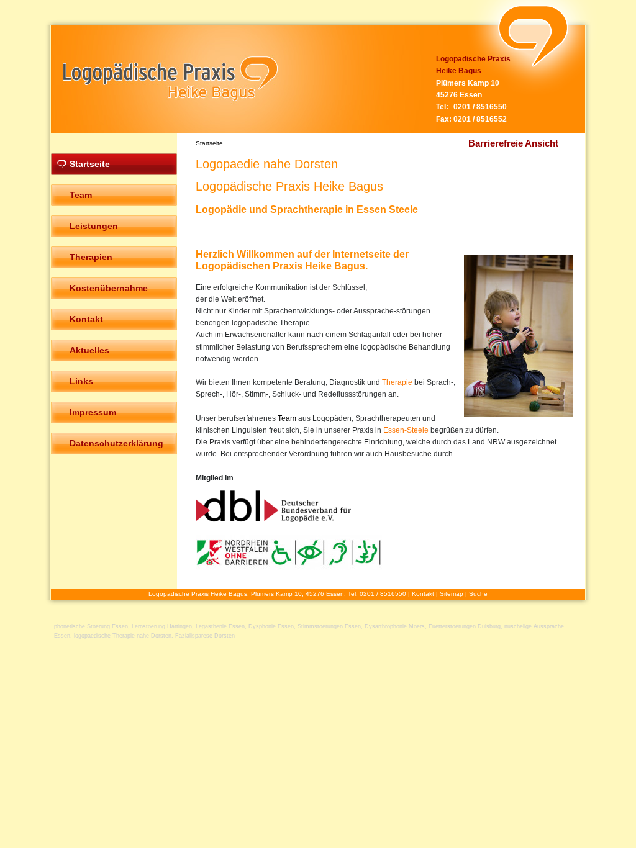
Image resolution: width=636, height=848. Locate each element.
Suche (478, 593)
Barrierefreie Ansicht (513, 143)
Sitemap (451, 593)
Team (287, 418)
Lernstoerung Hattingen (162, 626)
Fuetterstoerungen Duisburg (465, 626)
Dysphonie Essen (271, 626)
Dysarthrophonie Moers (395, 626)
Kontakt (423, 593)
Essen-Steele (406, 430)
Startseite (209, 143)
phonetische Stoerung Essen (91, 626)
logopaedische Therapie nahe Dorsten (122, 636)
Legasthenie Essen (220, 626)
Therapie (397, 382)
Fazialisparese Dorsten (205, 636)
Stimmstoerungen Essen (329, 626)
